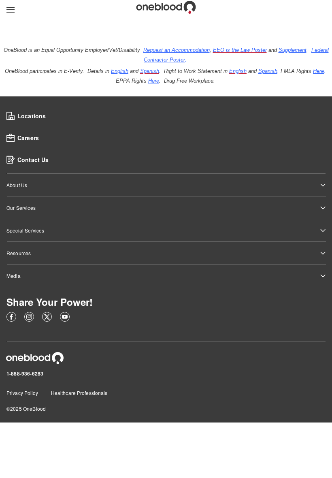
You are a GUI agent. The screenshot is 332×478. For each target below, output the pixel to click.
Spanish (267, 71)
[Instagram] (29, 318)
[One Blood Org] (34, 358)
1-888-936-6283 (24, 373)
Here (318, 71)
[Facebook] (11, 318)
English (119, 71)
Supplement (292, 50)
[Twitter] (47, 318)
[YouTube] (65, 318)
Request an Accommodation (176, 50)
